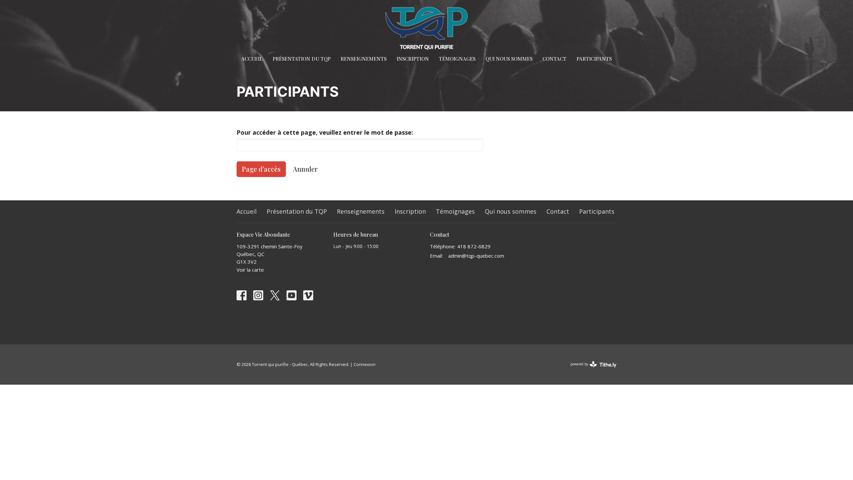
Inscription (413, 58)
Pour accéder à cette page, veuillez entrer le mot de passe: (325, 132)
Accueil (252, 58)
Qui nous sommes (508, 58)
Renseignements (364, 58)
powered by (589, 370)
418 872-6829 (473, 246)
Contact (554, 58)
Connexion (365, 364)
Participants (594, 58)
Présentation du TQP (302, 58)
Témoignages (457, 58)
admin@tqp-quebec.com (476, 255)
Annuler (305, 168)
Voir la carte (250, 269)
